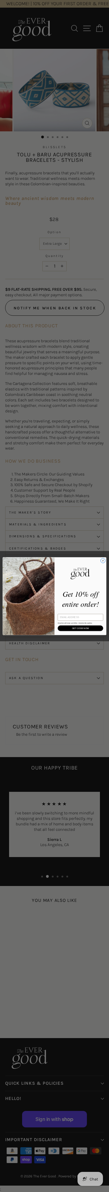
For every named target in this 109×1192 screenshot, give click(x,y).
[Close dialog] (103, 560)
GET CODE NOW (80, 628)
